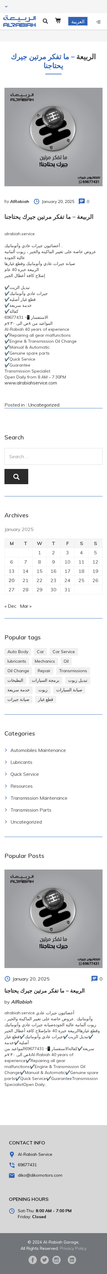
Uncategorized (43, 405)
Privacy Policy (73, 1248)
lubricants (16, 661)
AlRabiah (19, 201)
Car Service (64, 651)
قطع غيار (45, 699)
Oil (66, 661)
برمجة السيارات (45, 680)
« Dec (10, 606)
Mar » (26, 606)
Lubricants (21, 762)
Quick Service (24, 774)
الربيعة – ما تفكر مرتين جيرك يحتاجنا (44, 990)
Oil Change (18, 670)
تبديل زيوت (77, 680)
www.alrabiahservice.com (30, 383)
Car (40, 651)
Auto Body (17, 651)
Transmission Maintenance (38, 798)
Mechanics (45, 661)
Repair (44, 670)
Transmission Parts (30, 810)
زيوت (43, 690)
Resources (21, 786)
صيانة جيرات (18, 699)
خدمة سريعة (18, 690)
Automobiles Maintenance (38, 750)
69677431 (27, 1164)
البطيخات (15, 680)
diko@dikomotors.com (40, 1175)
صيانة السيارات (69, 690)
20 (12, 580)
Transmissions (73, 670)
